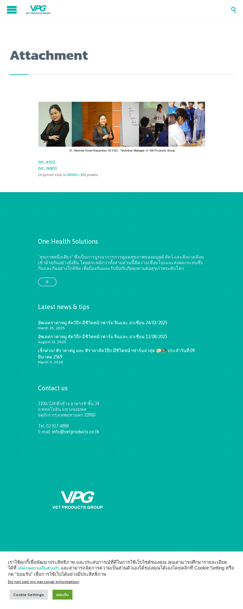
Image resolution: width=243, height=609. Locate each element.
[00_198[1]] (121, 128)
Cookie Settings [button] (28, 595)
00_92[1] (46, 162)
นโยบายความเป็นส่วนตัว (38, 568)
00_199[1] (47, 168)
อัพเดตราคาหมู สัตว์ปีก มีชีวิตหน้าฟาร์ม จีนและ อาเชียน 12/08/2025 (102, 336)
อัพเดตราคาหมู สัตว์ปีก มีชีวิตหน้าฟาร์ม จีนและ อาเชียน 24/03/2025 (102, 322)
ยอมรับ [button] (62, 595)
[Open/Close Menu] (12, 9)
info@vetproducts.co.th (75, 431)
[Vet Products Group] (127, 10)
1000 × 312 (76, 175)
